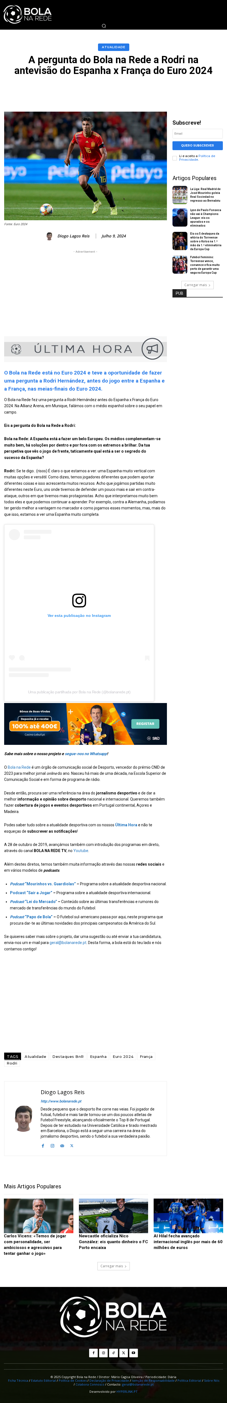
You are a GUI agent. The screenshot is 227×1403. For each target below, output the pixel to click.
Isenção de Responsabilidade (153, 1380)
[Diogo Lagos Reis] (50, 236)
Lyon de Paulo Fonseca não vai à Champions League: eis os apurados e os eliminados (205, 218)
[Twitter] (72, 1145)
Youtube (80, 850)
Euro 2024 (123, 1056)
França (146, 1056)
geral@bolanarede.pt (68, 942)
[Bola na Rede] (113, 1317)
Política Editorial (189, 1380)
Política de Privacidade (197, 157)
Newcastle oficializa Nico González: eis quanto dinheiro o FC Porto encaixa (113, 1241)
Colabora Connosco (90, 1384)
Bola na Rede (19, 767)
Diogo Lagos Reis (73, 236)
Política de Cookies (73, 1380)
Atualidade (113, 47)
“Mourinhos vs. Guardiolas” (43, 884)
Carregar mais (195, 285)
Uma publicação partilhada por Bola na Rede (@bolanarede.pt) (79, 692)
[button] (103, 25)
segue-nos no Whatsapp (86, 753)
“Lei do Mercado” (33, 901)
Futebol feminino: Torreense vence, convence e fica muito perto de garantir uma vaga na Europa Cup (205, 265)
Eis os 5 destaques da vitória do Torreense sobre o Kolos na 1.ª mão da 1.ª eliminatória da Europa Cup (205, 241)
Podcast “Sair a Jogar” (31, 893)
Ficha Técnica (18, 1380)
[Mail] (62, 1145)
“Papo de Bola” (31, 917)
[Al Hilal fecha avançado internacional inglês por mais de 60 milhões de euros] (188, 1216)
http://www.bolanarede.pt (61, 1101)
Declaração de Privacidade (109, 1380)
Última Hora (126, 825)
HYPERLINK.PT (127, 1391)
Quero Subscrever (197, 145)
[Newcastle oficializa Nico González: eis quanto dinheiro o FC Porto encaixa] (113, 1216)
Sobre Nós (211, 1380)
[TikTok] (113, 1353)
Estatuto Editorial (43, 1380)
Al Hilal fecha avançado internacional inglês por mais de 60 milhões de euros (188, 1241)
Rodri (12, 1063)
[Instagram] (52, 1145)
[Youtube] (133, 1353)
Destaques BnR (68, 1056)
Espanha (98, 1056)
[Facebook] (43, 1145)
